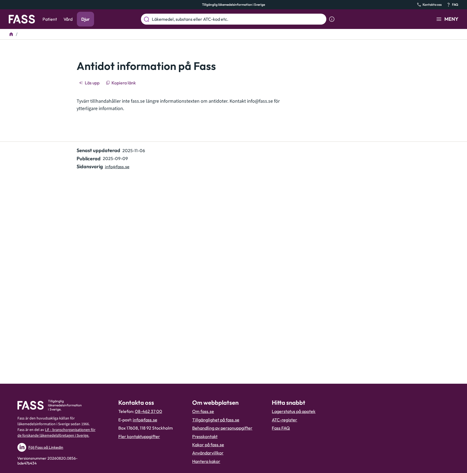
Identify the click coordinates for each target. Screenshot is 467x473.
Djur (85, 19)
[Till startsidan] (11, 34)
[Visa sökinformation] (332, 19)
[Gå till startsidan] (22, 19)
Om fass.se (203, 411)
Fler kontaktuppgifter (139, 436)
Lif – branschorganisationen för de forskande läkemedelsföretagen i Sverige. (56, 432)
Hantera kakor (206, 461)
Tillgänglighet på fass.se (215, 419)
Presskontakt (205, 436)
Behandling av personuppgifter (222, 428)
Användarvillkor (208, 453)
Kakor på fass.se (208, 444)
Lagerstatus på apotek (293, 411)
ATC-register (284, 419)
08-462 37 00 (148, 411)
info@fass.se (260, 101)
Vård (68, 19)
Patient (50, 19)
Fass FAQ (281, 428)
